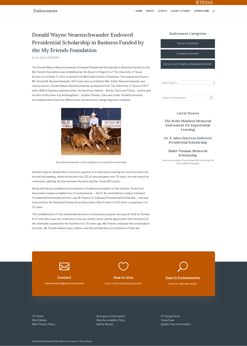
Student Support (188, 53)
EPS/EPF (53, 57)
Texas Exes (167, 320)
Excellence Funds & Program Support (187, 64)
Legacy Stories (180, 11)
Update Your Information (176, 324)
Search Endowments (182, 278)
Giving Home (201, 11)
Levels (162, 11)
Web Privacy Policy (43, 324)
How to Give (123, 278)
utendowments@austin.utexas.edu (64, 283)
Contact (64, 278)
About (150, 11)
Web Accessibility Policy (110, 320)
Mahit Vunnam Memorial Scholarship (187, 153)
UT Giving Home (170, 316)
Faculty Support (188, 43)
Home (139, 11)
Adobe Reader (105, 324)
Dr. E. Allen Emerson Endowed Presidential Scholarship (188, 140)
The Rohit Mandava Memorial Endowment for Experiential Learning (188, 125)
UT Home (37, 316)
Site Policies (39, 320)
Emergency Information (110, 316)
